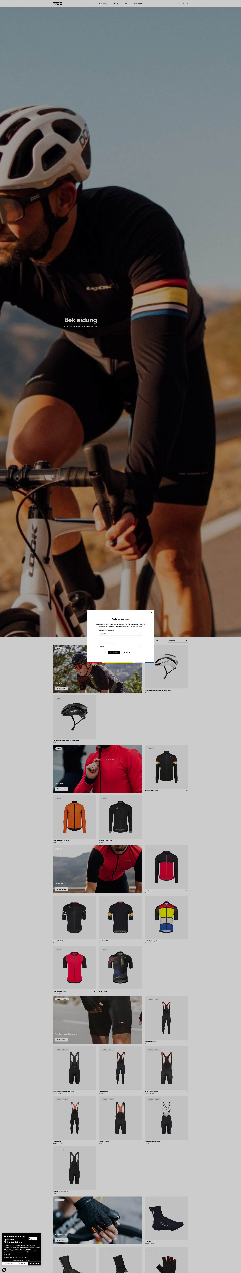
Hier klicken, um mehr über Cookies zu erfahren (16, 1257)
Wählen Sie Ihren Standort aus (106, 630)
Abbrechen (127, 652)
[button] (4, 1270)
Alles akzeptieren (34, 1263)
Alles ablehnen (8, 1263)
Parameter (21, 1263)
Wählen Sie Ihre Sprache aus (106, 643)
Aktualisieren (114, 652)
